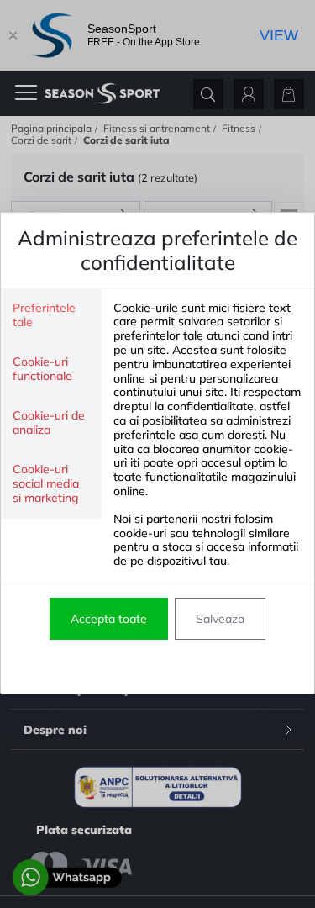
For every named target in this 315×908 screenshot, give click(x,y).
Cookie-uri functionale (42, 369)
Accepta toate (109, 618)
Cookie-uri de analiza (49, 423)
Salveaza (220, 618)
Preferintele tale (44, 315)
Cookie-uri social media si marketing (46, 483)
